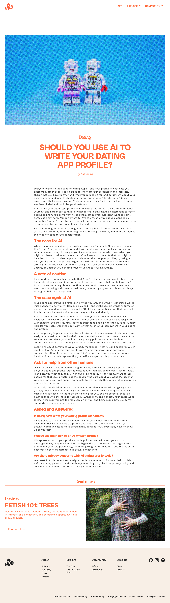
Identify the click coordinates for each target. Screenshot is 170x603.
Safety (95, 566)
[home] (9, 6)
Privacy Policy (80, 596)
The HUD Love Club (73, 571)
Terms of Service (62, 596)
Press (44, 573)
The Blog (70, 566)
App (119, 6)
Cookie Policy (97, 596)
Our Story (46, 570)
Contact (120, 570)
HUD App (45, 566)
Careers (45, 576)
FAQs (119, 566)
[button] (134, 6)
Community (97, 570)
